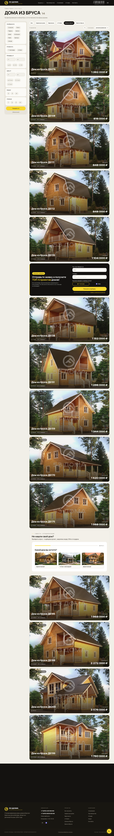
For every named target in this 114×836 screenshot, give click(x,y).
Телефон (45, 423)
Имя (44, 416)
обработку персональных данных (63, 436)
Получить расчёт (57, 432)
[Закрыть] (71, 398)
